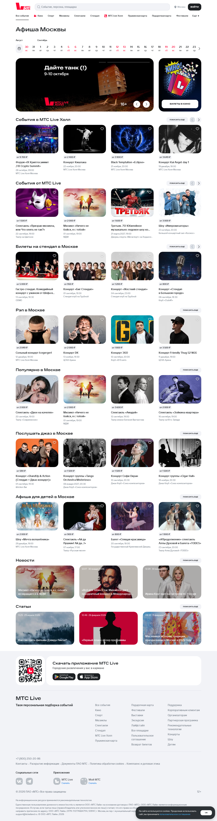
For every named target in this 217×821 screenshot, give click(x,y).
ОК (206, 813)
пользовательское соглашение (175, 814)
